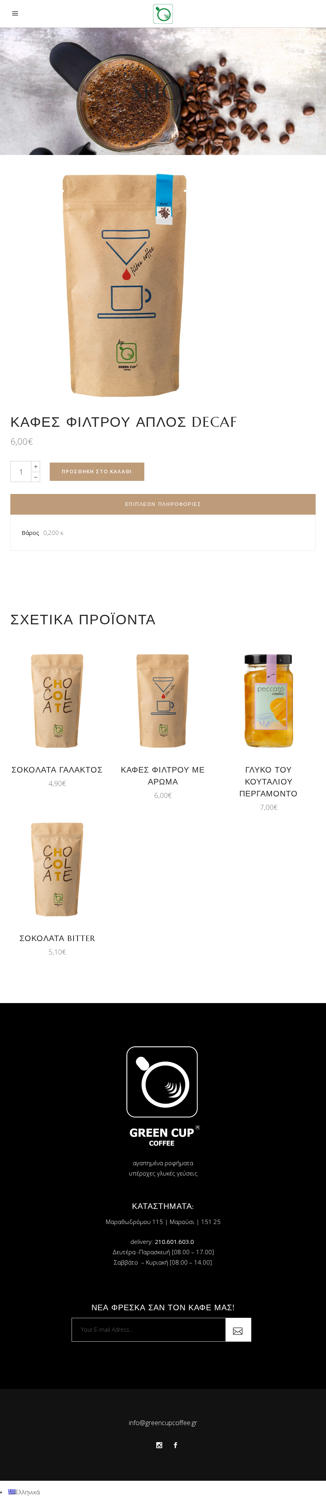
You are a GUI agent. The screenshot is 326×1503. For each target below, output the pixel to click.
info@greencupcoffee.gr (163, 1422)
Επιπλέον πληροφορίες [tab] (163, 504)
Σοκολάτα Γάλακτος (57, 770)
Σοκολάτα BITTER (57, 938)
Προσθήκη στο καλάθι (97, 471)
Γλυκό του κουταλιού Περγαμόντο (268, 782)
